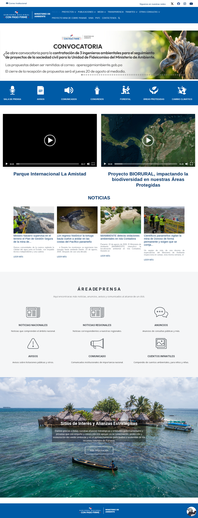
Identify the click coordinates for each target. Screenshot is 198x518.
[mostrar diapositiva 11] (104, 75)
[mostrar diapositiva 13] (108, 75)
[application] (50, 140)
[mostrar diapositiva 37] (160, 75)
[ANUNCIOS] (161, 312)
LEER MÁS (18, 257)
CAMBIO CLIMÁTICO (182, 99)
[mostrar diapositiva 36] (158, 75)
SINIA (90, 18)
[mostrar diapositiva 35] (156, 75)
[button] (119, 18)
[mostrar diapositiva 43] (173, 75)
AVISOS (40, 99)
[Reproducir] (6, 163)
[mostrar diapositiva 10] (101, 75)
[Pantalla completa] (93, 163)
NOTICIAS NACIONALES (33, 325)
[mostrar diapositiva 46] (180, 75)
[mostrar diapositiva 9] (99, 75)
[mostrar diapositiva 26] (136, 75)
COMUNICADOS (69, 99)
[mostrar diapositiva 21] (125, 75)
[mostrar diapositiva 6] (93, 75)
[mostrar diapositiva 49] (186, 75)
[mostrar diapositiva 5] (90, 75)
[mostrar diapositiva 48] (184, 75)
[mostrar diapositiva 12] (106, 75)
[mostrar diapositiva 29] (143, 75)
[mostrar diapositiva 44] (175, 75)
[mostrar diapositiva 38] (162, 75)
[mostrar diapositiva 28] (140, 75)
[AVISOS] (33, 344)
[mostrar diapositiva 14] (110, 75)
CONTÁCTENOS (109, 18)
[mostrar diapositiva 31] (147, 75)
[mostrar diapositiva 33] (151, 75)
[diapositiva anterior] (4, 55)
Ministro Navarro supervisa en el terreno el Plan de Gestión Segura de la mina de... (33, 238)
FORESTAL (125, 99)
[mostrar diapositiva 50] (188, 75)
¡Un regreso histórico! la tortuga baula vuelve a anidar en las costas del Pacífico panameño (75, 238)
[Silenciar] (88, 163)
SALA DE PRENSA (12, 99)
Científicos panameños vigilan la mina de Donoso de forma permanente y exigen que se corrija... (162, 240)
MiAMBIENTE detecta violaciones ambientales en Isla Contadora (119, 237)
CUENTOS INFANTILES (161, 356)
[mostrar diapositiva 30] (145, 75)
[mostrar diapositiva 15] (112, 75)
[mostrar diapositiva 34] (154, 75)
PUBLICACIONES (86, 12)
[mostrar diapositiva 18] (119, 75)
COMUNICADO (97, 356)
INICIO (55, 12)
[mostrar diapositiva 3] (86, 75)
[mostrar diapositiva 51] (190, 75)
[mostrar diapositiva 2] (84, 75)
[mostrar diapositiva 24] (132, 75)
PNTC (97, 18)
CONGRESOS (97, 99)
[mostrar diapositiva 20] (123, 75)
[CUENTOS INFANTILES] (161, 344)
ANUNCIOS (161, 325)
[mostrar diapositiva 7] (95, 75)
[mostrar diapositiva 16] (114, 75)
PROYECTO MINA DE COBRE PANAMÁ (69, 18)
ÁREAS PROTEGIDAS (153, 99)
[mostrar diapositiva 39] (164, 75)
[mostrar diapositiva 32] (149, 75)
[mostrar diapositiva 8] (97, 75)
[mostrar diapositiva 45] (177, 75)
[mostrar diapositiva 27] (138, 75)
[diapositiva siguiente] (193, 55)
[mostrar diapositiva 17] (117, 75)
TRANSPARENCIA (116, 12)
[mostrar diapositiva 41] (169, 75)
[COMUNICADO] (97, 344)
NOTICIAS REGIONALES (97, 325)
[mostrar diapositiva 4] (88, 75)
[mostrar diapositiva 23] (130, 75)
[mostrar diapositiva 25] (134, 75)
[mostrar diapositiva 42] (171, 75)
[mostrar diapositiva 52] (193, 75)
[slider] (47, 164)
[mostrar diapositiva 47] (182, 75)
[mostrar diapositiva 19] (121, 75)
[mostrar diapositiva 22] (127, 75)
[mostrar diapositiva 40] (167, 75)
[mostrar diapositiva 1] (82, 75)
